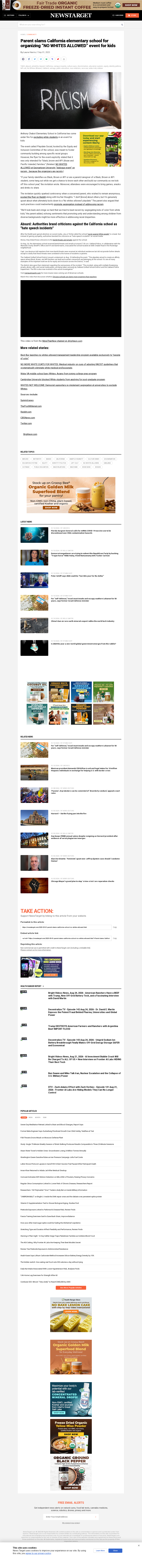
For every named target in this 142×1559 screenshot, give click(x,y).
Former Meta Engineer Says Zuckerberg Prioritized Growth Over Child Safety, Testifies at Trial (57, 1131)
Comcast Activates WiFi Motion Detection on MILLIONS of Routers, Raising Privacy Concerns (57, 1177)
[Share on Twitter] (35, 59)
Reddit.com (26, 412)
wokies (100, 68)
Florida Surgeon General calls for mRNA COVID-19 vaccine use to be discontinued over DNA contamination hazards (81, 532)
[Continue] (96, 1517)
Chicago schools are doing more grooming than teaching (75, 277)
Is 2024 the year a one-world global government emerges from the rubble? (83, 644)
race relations (75, 68)
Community (31, 34)
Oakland (45, 68)
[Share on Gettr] (58, 59)
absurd (28, 66)
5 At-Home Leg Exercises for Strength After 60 (39, 1275)
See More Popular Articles (71, 1288)
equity (106, 66)
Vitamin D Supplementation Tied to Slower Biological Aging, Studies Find (50, 1203)
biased (42, 66)
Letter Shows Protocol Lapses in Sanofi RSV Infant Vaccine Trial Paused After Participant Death (58, 1164)
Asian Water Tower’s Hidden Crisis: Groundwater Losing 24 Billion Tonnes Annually (53, 1151)
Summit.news (27, 400)
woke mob (93, 68)
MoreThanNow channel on (62, 341)
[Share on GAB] (47, 59)
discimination (83, 66)
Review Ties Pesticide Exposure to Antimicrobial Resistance (44, 1249)
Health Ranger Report (31, 986)
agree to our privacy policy (38, 1553)
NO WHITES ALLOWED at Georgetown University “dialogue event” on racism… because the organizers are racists (48, 168)
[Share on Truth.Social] (52, 59)
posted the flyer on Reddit (33, 197)
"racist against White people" (98, 234)
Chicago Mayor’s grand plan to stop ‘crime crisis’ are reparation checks (82, 881)
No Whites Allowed (34, 68)
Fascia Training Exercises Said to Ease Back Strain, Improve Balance (48, 1216)
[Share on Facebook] (29, 59)
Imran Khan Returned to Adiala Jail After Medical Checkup (44, 1170)
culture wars (72, 66)
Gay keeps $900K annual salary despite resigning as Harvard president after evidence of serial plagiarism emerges (84, 837)
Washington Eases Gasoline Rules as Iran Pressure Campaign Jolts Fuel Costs (52, 1157)
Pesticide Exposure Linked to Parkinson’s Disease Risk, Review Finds (48, 1210)
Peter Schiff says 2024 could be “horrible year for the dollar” (77, 576)
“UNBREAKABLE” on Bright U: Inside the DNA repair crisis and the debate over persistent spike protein (61, 1197)
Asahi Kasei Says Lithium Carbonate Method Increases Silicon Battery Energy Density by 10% (57, 1256)
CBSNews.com (28, 417)
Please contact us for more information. (36, 950)
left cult (23, 68)
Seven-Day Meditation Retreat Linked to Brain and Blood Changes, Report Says (52, 1125)
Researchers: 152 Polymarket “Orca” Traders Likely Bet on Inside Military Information (54, 1190)
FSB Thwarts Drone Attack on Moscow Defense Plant (42, 1138)
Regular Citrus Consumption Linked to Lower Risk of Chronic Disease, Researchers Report (56, 1183)
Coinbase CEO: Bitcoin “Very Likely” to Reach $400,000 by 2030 (45, 1282)
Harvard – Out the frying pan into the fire (68, 814)
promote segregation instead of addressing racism (78, 204)
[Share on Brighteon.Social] (23, 59)
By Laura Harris (28, 52)
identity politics (115, 66)
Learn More (100, 1551)
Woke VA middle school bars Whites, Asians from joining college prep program (59, 373)
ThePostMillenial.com (31, 406)
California (49, 66)
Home (23, 34)
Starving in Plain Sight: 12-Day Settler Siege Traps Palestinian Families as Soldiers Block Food (58, 1236)
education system (96, 66)
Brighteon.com (30, 434)
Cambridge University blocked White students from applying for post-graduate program (63, 379)
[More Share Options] (64, 59)
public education (62, 68)
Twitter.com (26, 423)
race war (84, 68)
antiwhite (35, 66)
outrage (53, 68)
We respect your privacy (71, 1523)
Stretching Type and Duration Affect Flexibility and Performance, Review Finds (52, 1229)
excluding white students (46, 137)
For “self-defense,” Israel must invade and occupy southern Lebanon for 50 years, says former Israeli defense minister (83, 600)
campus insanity (60, 66)
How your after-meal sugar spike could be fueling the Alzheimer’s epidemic (51, 1223)
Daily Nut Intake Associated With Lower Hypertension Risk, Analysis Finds (50, 1269)
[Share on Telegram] (41, 59)
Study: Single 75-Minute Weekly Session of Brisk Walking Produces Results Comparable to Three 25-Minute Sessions (67, 1144)
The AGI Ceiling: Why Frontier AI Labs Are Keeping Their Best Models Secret (51, 1242)
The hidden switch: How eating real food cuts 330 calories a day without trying (52, 1262)
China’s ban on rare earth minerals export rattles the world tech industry (82, 621)
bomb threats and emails (62, 240)
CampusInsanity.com (32, 273)
